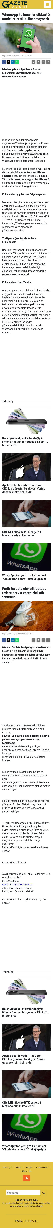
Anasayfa (7, 1167)
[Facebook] (4, 62)
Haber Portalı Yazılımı (28, 1221)
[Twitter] (8, 62)
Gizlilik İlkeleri (42, 1167)
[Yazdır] (33, 62)
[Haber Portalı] (14, 4)
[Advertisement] (26, 107)
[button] (38, 62)
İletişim (29, 1167)
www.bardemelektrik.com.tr (17, 884)
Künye (19, 1167)
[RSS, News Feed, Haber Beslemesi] (26, 1178)
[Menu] (47, 4)
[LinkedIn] (13, 62)
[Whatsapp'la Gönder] (17, 62)
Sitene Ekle (27, 1171)
